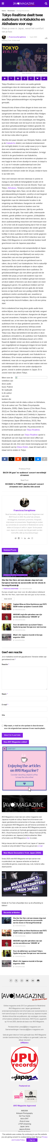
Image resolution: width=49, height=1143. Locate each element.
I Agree (32, 1140)
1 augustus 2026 (19, 640)
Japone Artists (24, 1129)
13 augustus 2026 (19, 620)
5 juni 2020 (33, 37)
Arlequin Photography (24, 1113)
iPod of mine (24, 1121)
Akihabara (12, 188)
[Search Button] (46, 3)
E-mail (5, 704)
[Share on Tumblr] (24, 78)
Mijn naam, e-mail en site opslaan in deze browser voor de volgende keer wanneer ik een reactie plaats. (25, 727)
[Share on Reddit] (18, 78)
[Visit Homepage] (24, 3)
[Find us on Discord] (38, 981)
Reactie (5, 664)
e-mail (40, 846)
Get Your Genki (24, 1116)
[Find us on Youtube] (27, 980)
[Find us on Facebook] (11, 980)
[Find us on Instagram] (22, 980)
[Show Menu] (3, 3)
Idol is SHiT (24, 1119)
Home (4, 11)
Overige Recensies (23, 11)
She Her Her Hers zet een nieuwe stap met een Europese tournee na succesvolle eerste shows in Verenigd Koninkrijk (23, 583)
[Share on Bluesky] (38, 78)
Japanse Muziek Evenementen (15, 575)
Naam (5, 694)
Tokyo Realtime (33, 430)
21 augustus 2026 (26, 588)
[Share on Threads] (31, 78)
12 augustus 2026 (19, 630)
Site (3, 715)
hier (28, 838)
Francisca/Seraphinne (17, 37)
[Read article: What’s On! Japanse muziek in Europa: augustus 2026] (6, 637)
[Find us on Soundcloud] (33, 980)
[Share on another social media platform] (44, 78)
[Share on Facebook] (5, 78)
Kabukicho (10, 143)
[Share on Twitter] (11, 78)
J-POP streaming (24, 1124)
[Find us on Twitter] (16, 981)
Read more (9, 599)
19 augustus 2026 (19, 609)
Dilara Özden (22, 447)
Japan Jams (24, 1126)
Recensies (11, 11)
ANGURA (24, 1111)
